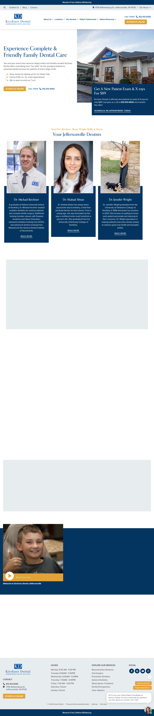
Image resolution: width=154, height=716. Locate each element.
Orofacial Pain (120, 498)
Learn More (15, 450)
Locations (59, 19)
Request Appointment (142, 688)
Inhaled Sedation (50, 508)
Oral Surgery (120, 491)
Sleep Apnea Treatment (125, 502)
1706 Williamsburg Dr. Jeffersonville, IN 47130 (115, 7)
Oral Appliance (121, 505)
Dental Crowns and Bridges (91, 509)
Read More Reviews (77, 338)
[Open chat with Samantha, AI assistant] (148, 710)
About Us (47, 19)
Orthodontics (84, 494)
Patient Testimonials (88, 19)
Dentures (118, 487)
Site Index (103, 704)
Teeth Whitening (86, 483)
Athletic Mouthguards (52, 489)
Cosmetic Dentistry (20, 428)
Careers (34, 7)
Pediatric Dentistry (51, 501)
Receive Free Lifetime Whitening (77, 2)
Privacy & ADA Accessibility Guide (77, 704)
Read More (26, 236)
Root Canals (84, 505)
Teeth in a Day (120, 483)
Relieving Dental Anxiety (73, 428)
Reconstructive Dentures (125, 509)
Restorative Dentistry (121, 428)
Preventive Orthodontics (89, 498)
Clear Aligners (85, 491)
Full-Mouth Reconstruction (90, 513)
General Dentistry (51, 480)
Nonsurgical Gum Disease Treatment (54, 485)
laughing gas (81, 578)
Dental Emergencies (52, 493)
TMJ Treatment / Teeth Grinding (128, 494)
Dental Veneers (86, 480)
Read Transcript (23, 577)
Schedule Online (136, 21)
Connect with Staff (143, 683)
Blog (24, 7)
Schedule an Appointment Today (112, 110)
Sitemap (94, 704)
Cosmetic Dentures (87, 487)
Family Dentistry (50, 497)
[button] (27, 391)
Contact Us (14, 7)
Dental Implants (121, 480)
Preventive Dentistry (123, 513)
